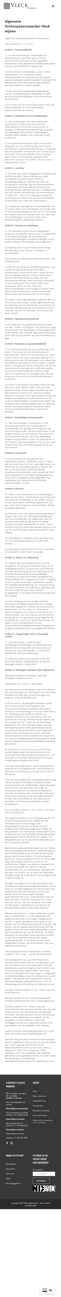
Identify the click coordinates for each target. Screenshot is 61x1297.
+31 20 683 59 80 (21, 1115)
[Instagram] (11, 1143)
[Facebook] (7, 1143)
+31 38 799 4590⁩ (20, 1138)
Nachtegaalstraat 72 (14, 1123)
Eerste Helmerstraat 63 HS (17, 1112)
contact (9, 1104)
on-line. (18, 1098)
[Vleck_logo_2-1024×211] (20, 3)
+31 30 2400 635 (20, 1125)
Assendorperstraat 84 (15, 1133)
